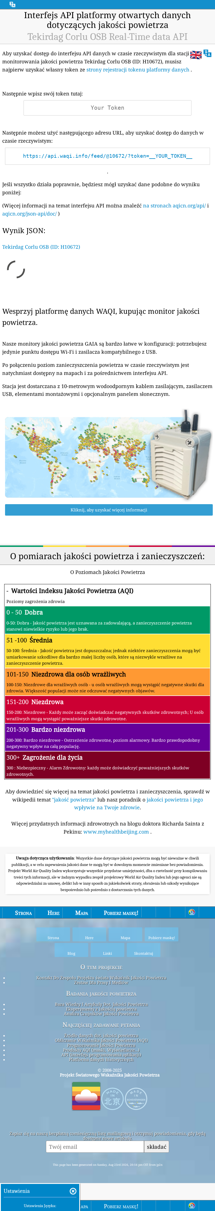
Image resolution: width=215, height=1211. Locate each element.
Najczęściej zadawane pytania (101, 1024)
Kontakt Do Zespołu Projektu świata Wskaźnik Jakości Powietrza (101, 977)
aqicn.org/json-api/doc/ (29, 213)
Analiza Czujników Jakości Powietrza (101, 1013)
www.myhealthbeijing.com (116, 831)
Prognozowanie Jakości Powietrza (101, 1045)
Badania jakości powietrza (101, 993)
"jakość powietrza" (74, 799)
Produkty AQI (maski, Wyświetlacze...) (101, 1050)
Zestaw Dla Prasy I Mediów (101, 982)
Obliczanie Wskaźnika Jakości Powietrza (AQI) (101, 1040)
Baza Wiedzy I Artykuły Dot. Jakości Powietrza (101, 1004)
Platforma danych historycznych (101, 1059)
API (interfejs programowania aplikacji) (101, 1054)
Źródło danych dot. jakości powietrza (101, 1035)
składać (156, 1146)
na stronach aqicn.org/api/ (174, 205)
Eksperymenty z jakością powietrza (101, 1009)
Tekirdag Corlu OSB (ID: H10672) (41, 246)
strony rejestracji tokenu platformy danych (138, 69)
